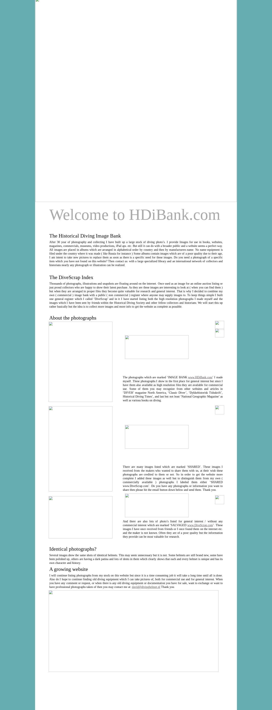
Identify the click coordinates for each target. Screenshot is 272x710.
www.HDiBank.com (200, 377)
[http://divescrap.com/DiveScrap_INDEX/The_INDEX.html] (133, 671)
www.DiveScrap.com (200, 525)
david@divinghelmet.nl (146, 587)
